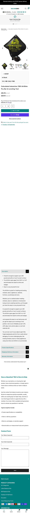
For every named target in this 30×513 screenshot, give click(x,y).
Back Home (3, 29)
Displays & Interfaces (6, 494)
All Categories (5, 485)
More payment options (15, 118)
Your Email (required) (6, 442)
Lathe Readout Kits (6, 488)
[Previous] (2, 48)
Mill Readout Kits (5, 491)
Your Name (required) (6, 435)
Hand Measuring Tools (7, 501)
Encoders (3, 497)
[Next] (27, 48)
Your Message (5, 448)
